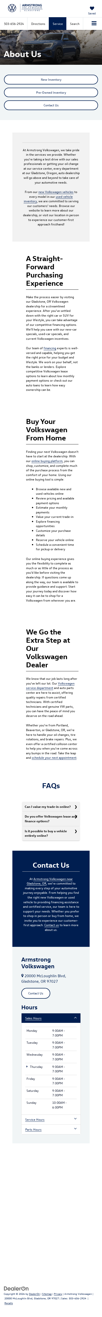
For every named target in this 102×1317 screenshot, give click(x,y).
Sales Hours (33, 1018)
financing (50, 348)
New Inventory (51, 79)
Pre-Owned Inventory (51, 92)
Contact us (51, 925)
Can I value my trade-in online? (48, 806)
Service (58, 23)
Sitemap (47, 1294)
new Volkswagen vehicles (56, 192)
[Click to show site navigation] (94, 23)
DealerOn (34, 1294)
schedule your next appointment (54, 757)
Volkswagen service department (50, 685)
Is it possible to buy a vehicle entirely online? (46, 833)
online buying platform (47, 461)
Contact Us (51, 105)
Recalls (8, 1303)
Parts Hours (33, 1129)
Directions (38, 23)
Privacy (58, 1294)
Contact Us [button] (35, 993)
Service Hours (35, 1119)
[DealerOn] (16, 1288)
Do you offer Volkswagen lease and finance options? (51, 818)
